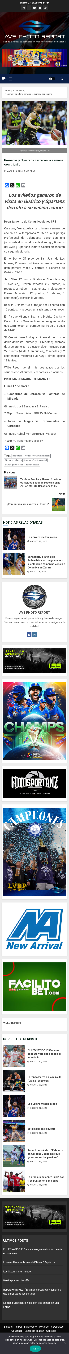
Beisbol (8, 1326)
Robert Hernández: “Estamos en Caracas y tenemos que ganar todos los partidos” (14, 1156)
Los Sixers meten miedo (14, 539)
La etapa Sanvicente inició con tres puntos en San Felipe (14, 1181)
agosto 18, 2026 (38, 1185)
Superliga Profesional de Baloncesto (22, 465)
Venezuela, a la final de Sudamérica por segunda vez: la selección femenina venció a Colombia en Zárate (14, 564)
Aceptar (35, 1348)
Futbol (18, 1326)
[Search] (62, 79)
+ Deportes (57, 1326)
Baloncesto (30, 1326)
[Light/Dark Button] (52, 78)
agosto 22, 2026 (38, 541)
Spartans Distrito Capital (35, 460)
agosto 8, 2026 (38, 572)
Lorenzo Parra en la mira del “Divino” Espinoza (14, 1081)
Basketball (17, 456)
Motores (44, 1326)
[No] (65, 1343)
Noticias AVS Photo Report (37, 456)
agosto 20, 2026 (38, 1161)
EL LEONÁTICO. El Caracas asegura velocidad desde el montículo (14, 1056)
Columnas (16, 1330)
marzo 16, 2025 (15, 171)
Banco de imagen (34, 1330)
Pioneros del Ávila (13, 460)
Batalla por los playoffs (14, 1131)
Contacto (51, 1330)
